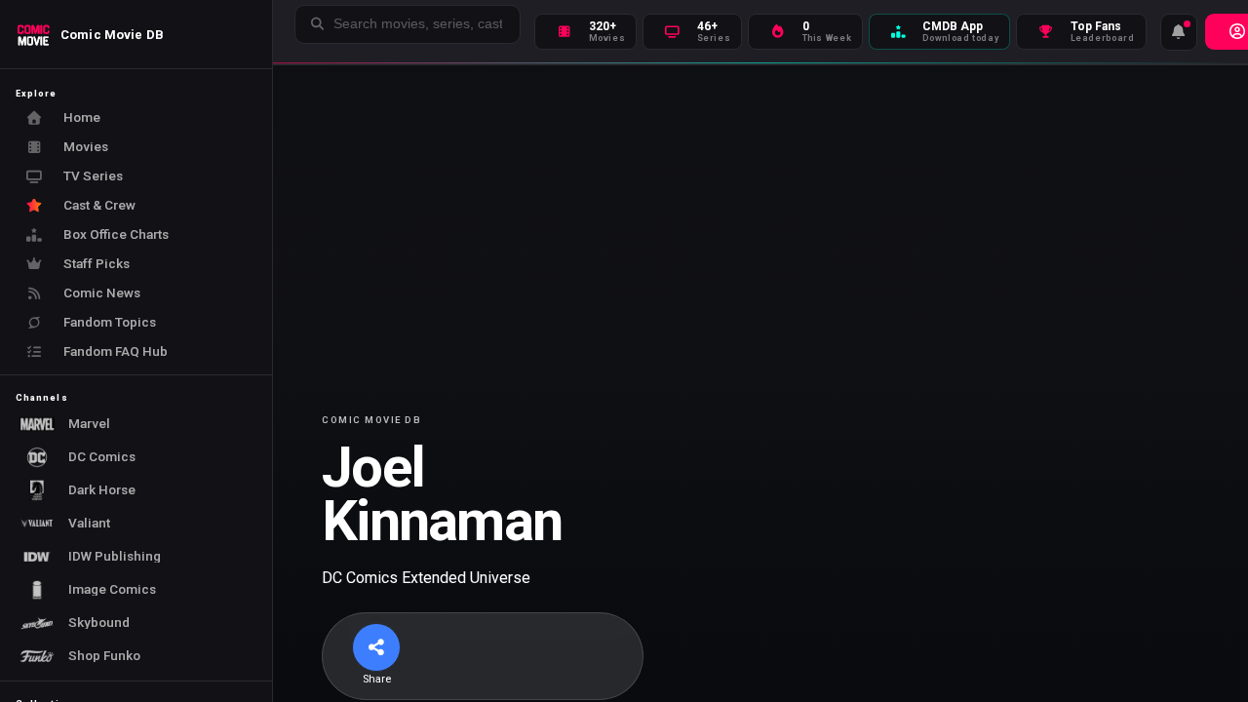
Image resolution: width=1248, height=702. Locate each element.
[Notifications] (1178, 32)
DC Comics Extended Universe (426, 577)
